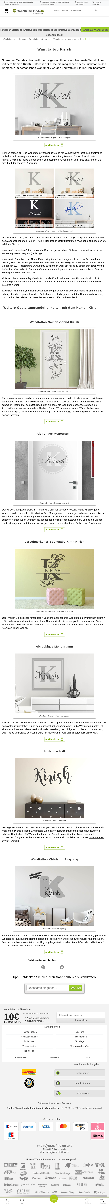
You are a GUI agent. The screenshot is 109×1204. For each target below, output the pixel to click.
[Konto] (7, 1201)
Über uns (80, 1032)
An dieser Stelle (93, 621)
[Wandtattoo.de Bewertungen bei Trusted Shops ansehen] (29, 1087)
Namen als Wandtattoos (95, 30)
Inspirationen (83, 1083)
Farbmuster (29, 1041)
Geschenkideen (54, 35)
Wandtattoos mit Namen (39, 39)
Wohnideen (83, 1093)
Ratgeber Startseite (11, 30)
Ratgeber (22, 39)
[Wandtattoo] (28, 11)
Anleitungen (30, 30)
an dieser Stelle (96, 837)
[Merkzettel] (87, 1201)
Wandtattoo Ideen (48, 30)
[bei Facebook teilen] (56, 967)
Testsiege (79, 1041)
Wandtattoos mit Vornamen (65, 39)
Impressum (29, 1051)
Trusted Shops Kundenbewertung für (33, 1108)
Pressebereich (80, 1037)
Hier (53, 156)
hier (69, 412)
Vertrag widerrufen (79, 1046)
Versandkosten (29, 1046)
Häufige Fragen (29, 1032)
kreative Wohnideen (69, 30)
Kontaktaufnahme (29, 1037)
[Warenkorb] (102, 1201)
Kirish (87, 39)
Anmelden (81, 1020)
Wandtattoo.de (9, 39)
